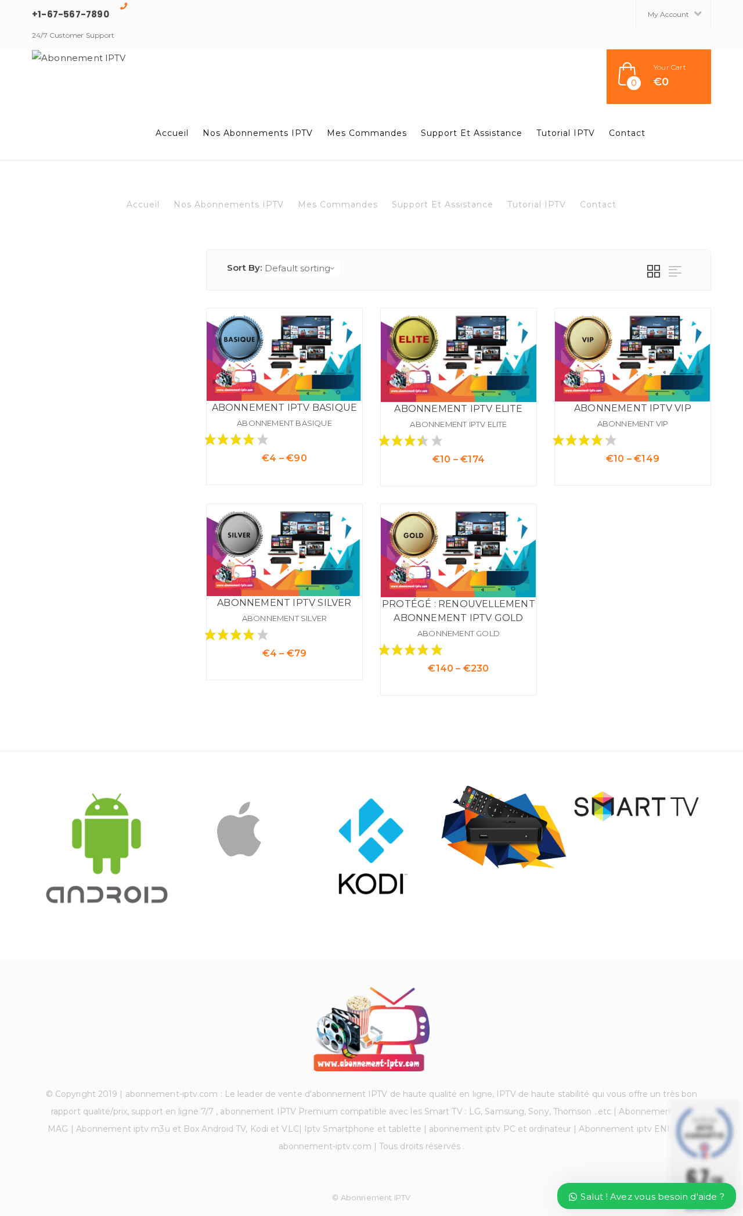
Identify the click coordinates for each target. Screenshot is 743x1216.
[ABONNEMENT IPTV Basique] (284, 355)
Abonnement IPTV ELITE (458, 424)
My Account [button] (669, 14)
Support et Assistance (471, 133)
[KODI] (371, 847)
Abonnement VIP (633, 423)
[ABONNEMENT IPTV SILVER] (284, 550)
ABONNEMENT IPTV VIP (632, 408)
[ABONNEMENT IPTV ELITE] (458, 355)
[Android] (107, 847)
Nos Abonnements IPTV (258, 133)
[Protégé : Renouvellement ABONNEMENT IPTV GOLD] (458, 550)
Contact (627, 133)
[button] (659, 76)
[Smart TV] (636, 805)
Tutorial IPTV (565, 133)
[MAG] (504, 828)
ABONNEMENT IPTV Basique (285, 407)
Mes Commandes (367, 133)
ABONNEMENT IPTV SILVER (284, 602)
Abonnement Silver (284, 618)
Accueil (172, 133)
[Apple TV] (239, 828)
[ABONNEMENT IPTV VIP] (632, 355)
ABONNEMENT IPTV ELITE (458, 408)
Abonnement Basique (284, 423)
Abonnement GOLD (458, 633)
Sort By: (244, 267)
